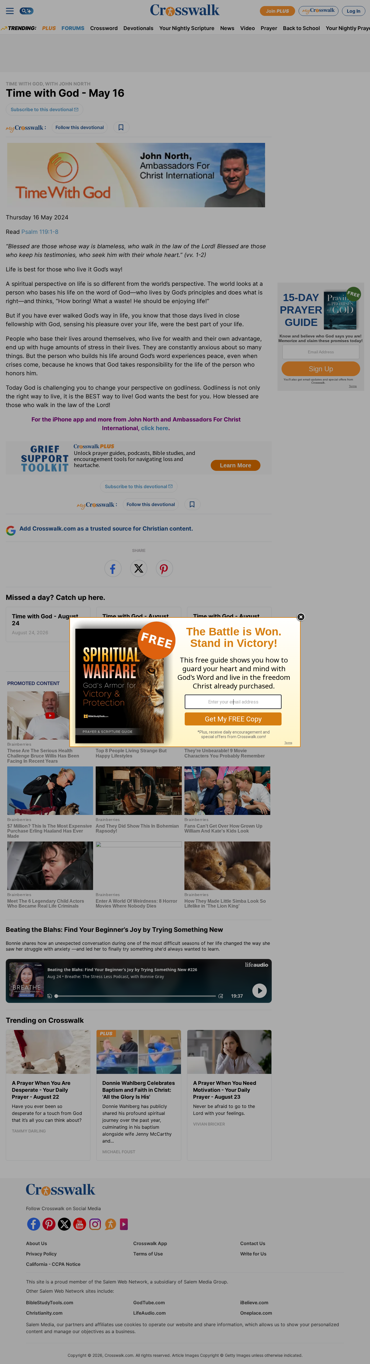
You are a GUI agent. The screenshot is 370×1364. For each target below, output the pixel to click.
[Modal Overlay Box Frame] (185, 682)
